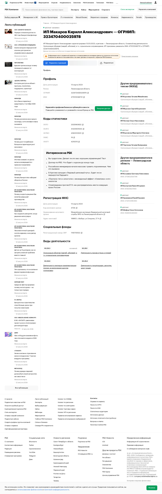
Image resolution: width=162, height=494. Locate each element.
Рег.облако (106, 457)
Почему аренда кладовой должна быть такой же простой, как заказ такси (25, 373)
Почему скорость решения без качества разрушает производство (25, 196)
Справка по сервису (97, 401)
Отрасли (54, 2)
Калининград (58, 459)
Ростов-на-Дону (59, 473)
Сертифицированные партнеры (16, 428)
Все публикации (21, 388)
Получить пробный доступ (14, 405)
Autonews (77, 2)
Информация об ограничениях (138, 441)
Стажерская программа (13, 455)
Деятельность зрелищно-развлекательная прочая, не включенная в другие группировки (59, 268)
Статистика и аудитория (99, 411)
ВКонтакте (33, 441)
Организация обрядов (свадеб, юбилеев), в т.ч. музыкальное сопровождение (60, 253)
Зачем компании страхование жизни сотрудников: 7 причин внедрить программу (25, 355)
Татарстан (57, 477)
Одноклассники (35, 448)
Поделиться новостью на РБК (15, 402)
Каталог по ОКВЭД (64, 399)
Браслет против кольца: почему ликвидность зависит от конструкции (25, 68)
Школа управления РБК (110, 475)
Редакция (8, 448)
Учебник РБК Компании (43, 418)
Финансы (114, 17)
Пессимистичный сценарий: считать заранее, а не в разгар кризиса (25, 233)
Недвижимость (65, 2)
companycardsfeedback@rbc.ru (145, 476)
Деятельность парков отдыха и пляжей (96, 252)
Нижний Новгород (60, 466)
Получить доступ (103, 108)
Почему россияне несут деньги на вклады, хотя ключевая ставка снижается (26, 121)
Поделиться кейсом (12, 418)
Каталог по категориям (66, 405)
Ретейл (139, 17)
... (117, 2)
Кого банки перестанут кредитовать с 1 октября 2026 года (24, 103)
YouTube (32, 452)
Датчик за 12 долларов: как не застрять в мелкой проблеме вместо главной (24, 252)
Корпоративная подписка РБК (15, 409)
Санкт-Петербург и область (63, 441)
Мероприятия (44, 2)
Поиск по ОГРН (95, 404)
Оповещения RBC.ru (85, 453)
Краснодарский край (61, 462)
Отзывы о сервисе (11, 425)
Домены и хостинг (109, 453)
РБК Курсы (106, 471)
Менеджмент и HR (30, 17)
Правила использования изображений (71, 418)
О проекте (106, 10)
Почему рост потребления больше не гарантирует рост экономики (24, 144)
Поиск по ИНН (95, 408)
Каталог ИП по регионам (67, 412)
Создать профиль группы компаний (17, 422)
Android (105, 445)
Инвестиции (29, 2)
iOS (103, 441)
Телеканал (100, 2)
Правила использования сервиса (69, 415)
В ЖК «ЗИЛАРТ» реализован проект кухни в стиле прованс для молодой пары (25, 322)
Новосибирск (58, 448)
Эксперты (75, 10)
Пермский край (59, 470)
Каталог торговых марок (67, 409)
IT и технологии (67, 17)
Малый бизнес (81, 17)
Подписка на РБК (16, 2)
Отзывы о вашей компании (14, 415)
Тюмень (56, 480)
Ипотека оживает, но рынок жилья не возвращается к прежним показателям (24, 162)
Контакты (93, 398)
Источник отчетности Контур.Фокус (103, 418)
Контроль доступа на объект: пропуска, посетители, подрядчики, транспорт (24, 85)
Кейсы (83, 10)
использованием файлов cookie (30, 489)
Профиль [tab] (47, 70)
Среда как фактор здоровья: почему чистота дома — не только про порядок (24, 287)
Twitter (31, 445)
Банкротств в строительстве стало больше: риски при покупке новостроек (24, 305)
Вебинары (38, 412)
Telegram (32, 455)
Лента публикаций (15, 25)
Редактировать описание (130, 56)
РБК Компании (88, 2)
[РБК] (6, 2)
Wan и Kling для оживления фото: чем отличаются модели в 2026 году (26, 338)
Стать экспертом (127, 9)
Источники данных (97, 414)
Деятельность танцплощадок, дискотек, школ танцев (96, 266)
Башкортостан (58, 452)
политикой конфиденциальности (56, 489)
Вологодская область (61, 455)
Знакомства (106, 464)
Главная (46, 23)
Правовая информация (135, 445)
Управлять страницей (57, 63)
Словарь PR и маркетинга (44, 425)
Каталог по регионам (65, 402)
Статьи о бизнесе (41, 422)
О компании (9, 441)
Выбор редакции (11, 17)
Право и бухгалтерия (49, 17)
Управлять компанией (147, 9)
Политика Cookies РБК (98, 424)
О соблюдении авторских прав (138, 448)
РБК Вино (109, 2)
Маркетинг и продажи (99, 17)
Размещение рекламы (12, 452)
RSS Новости (82, 450)
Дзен (30, 459)
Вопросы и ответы (96, 421)
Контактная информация (14, 445)
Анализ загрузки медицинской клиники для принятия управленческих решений (25, 50)
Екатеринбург (58, 445)
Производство (150, 17)
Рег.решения (107, 461)
